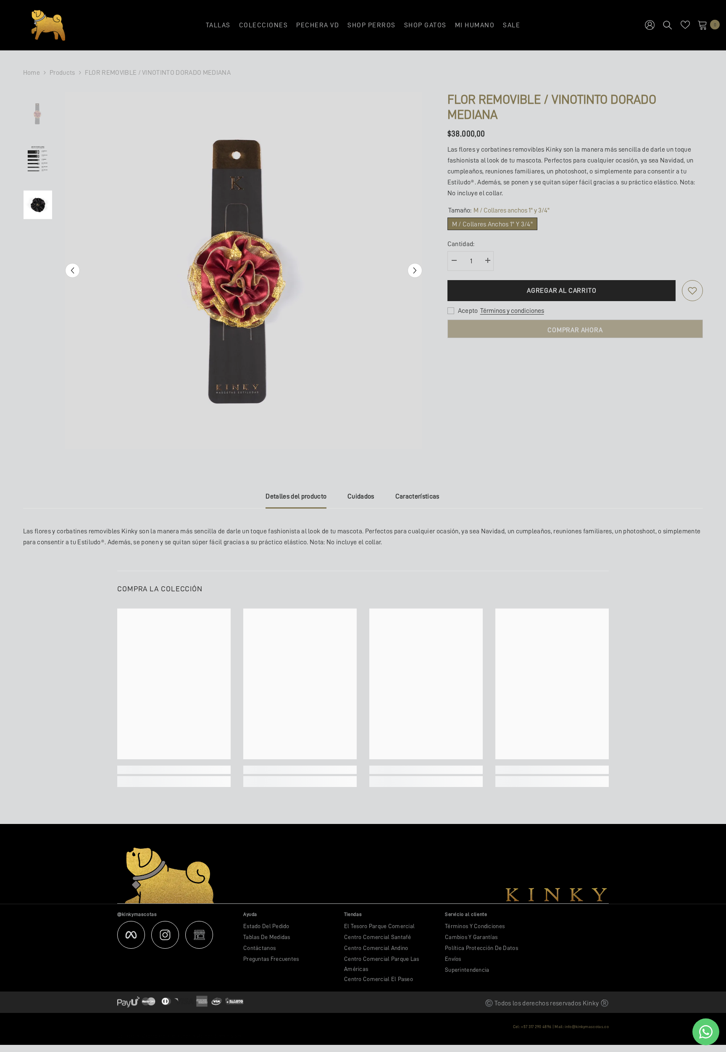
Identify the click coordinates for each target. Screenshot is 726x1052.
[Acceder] (650, 25)
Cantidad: (461, 244)
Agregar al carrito (561, 290)
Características (417, 496)
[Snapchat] (199, 935)
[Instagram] (165, 935)
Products (62, 72)
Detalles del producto (296, 496)
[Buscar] (667, 25)
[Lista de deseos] (685, 24)
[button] (72, 270)
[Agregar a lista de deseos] (692, 290)
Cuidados (360, 496)
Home (31, 72)
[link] (174, 770)
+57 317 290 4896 (536, 1027)
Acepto (468, 310)
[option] (243, 270)
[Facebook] (131, 935)
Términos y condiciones (512, 310)
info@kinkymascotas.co (587, 1027)
